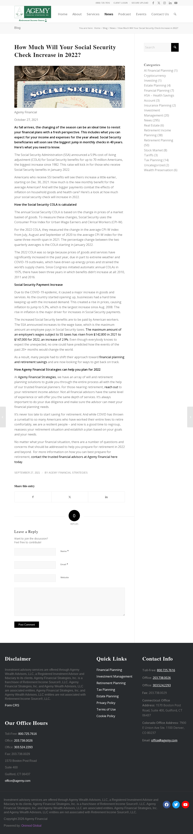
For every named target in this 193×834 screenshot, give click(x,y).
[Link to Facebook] (153, 3)
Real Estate (152, 125)
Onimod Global (31, 825)
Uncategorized (154, 165)
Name (65, 551)
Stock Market (153, 150)
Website (65, 577)
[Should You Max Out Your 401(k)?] (3, 417)
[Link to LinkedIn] (170, 3)
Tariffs (148, 155)
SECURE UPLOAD (140, 2)
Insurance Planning (158, 105)
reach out (111, 387)
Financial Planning (157, 90)
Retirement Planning (158, 140)
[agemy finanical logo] (32, 14)
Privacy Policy (105, 703)
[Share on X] (69, 497)
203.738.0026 (23, 740)
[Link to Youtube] (176, 3)
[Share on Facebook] (33, 497)
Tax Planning (153, 160)
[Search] (175, 14)
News (148, 120)
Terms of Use (106, 709)
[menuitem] (121, 3)
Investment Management (114, 676)
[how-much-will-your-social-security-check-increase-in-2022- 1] (69, 87)
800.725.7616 (27, 733)
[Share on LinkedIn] (106, 497)
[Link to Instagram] (164, 3)
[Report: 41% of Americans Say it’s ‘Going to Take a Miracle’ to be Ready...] (190, 417)
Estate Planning (155, 85)
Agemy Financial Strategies (36, 377)
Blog (17, 27)
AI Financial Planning (158, 70)
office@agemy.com (17, 780)
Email (64, 564)
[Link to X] (159, 3)
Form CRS (12, 705)
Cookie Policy (105, 716)
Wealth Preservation (158, 170)
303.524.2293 (23, 747)
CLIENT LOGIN (120, 2)
